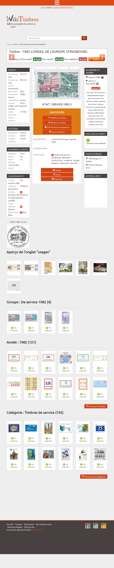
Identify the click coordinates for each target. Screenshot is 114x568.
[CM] (48, 267)
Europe (11, 194)
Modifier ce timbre (58, 117)
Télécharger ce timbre (93, 159)
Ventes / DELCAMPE (91, 82)
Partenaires (29, 524)
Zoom (58, 174)
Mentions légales (14, 527)
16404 (49, 7)
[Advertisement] (99, 192)
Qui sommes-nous (43, 524)
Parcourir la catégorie (95, 476)
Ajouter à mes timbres (96, 143)
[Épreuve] (13, 285)
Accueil (9, 44)
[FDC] (31, 267)
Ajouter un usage (58, 122)
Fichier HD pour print (94, 166)
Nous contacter (58, 132)
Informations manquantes (58, 127)
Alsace (11, 209)
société (11, 200)
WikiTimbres (36, 529)
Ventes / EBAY (94, 77)
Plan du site (29, 527)
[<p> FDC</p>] (13, 267)
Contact (18, 524)
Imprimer (58, 179)
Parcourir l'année (97, 406)
